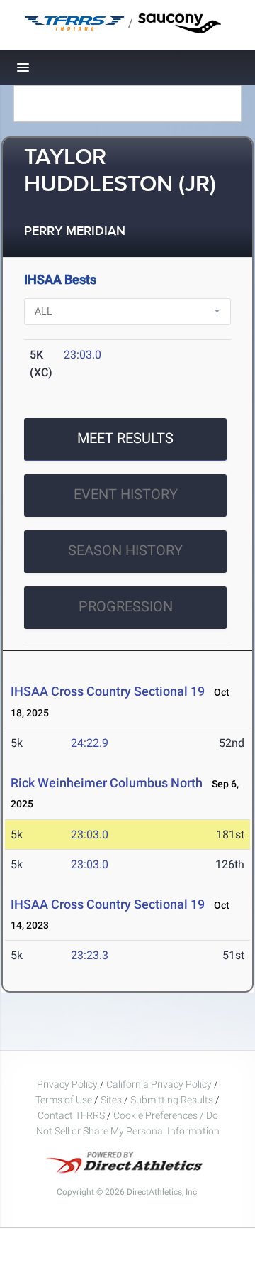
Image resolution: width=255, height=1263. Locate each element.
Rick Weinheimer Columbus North (107, 782)
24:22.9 (89, 743)
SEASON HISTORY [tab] (125, 550)
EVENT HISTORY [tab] (126, 494)
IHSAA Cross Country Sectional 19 (108, 691)
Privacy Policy (67, 1084)
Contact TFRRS (72, 1115)
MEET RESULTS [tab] (125, 438)
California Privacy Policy (159, 1084)
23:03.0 (82, 354)
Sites (111, 1099)
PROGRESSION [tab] (126, 606)
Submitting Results (171, 1099)
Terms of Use (63, 1099)
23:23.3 (89, 955)
